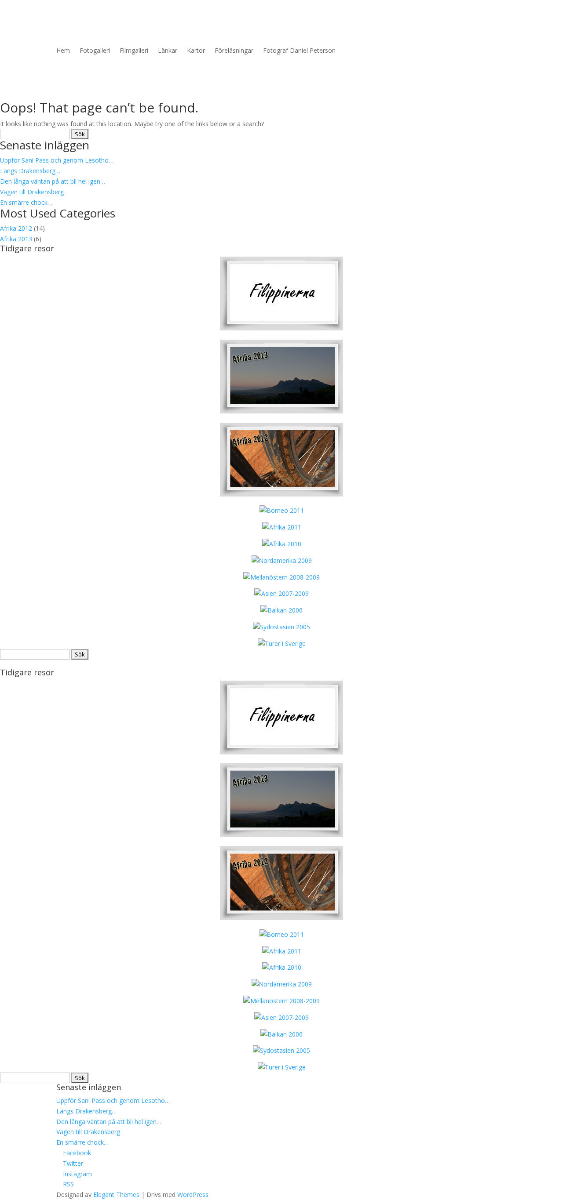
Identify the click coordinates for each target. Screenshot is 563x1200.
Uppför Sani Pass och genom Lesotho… (56, 160)
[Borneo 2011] (282, 510)
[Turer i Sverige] (282, 643)
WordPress (192, 1194)
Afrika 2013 (16, 239)
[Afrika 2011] (281, 527)
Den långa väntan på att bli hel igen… (52, 181)
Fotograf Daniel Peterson (299, 50)
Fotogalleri (95, 50)
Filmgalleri (134, 50)
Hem (63, 50)
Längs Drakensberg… (30, 171)
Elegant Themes (116, 1194)
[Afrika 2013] (281, 328)
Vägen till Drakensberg (32, 192)
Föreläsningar (234, 50)
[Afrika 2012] (281, 494)
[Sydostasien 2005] (281, 627)
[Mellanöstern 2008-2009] (281, 577)
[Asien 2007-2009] (281, 593)
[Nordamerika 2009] (282, 560)
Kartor (196, 50)
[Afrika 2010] (281, 544)
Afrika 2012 (16, 228)
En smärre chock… (26, 202)
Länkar (167, 50)
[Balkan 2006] (281, 610)
